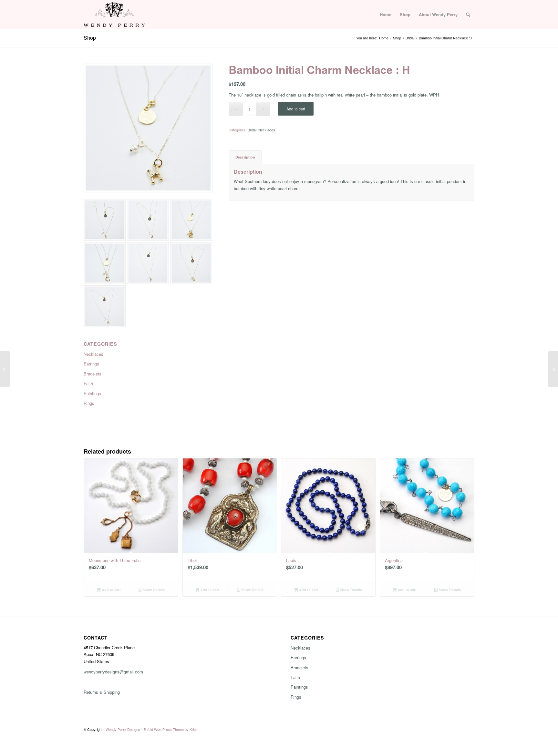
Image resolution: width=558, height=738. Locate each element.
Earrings (91, 364)
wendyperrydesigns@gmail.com (113, 672)
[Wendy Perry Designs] (114, 14)
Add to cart (295, 108)
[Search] (468, 14)
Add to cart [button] (111, 589)
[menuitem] (386, 14)
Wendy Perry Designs (123, 729)
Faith (88, 383)
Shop (90, 37)
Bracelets (92, 374)
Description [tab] (245, 157)
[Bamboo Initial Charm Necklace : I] (553, 369)
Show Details (153, 589)
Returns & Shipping (102, 692)
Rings (89, 403)
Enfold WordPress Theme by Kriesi (170, 729)
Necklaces (93, 354)
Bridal (252, 129)
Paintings (92, 393)
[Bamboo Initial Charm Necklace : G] (5, 369)
